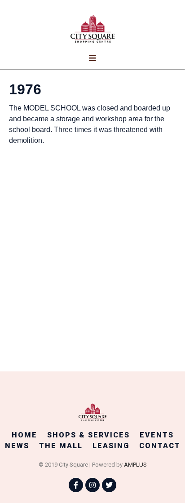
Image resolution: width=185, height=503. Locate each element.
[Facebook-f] (76, 485)
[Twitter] (109, 485)
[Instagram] (92, 485)
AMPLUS (135, 464)
